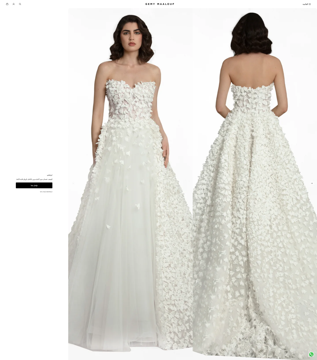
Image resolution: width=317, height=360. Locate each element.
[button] (312, 183)
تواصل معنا (34, 185)
